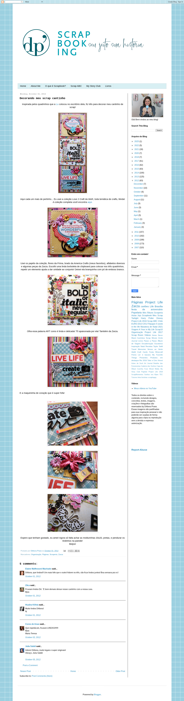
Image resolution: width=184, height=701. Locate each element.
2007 (136, 247)
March (137, 219)
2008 (136, 244)
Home (23, 86)
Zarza (60, 554)
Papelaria (136, 312)
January (137, 227)
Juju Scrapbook (144, 315)
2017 (136, 161)
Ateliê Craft (136, 352)
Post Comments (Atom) (42, 676)
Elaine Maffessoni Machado (38, 569)
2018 (136, 157)
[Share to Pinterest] (78, 551)
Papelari (144, 372)
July (136, 203)
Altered (160, 360)
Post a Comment (30, 665)
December (139, 184)
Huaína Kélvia (31, 605)
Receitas (149, 346)
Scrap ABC (76, 86)
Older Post (120, 671)
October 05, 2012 (33, 659)
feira (139, 377)
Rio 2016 (143, 360)
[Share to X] (74, 551)
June (136, 207)
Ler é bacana (144, 355)
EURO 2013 (136, 324)
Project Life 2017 (154, 332)
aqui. (90, 202)
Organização (36, 554)
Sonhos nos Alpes (151, 374)
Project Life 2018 (156, 372)
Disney (159, 318)
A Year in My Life (146, 329)
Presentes (144, 358)
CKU (145, 324)
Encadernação (147, 344)
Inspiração (135, 346)
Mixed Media (154, 369)
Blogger (97, 694)
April (136, 215)
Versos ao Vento (155, 349)
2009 (136, 240)
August (137, 200)
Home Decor (157, 335)
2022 (136, 145)
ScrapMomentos (137, 374)
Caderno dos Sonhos (148, 366)
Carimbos (141, 338)
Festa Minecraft (156, 352)
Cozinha (140, 369)
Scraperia (53, 554)
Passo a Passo (150, 341)
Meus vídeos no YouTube (145, 388)
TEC (161, 374)
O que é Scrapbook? (55, 86)
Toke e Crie (152, 360)
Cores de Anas (32, 624)
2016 (136, 165)
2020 (136, 153)
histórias (144, 377)
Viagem (134, 329)
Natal (143, 346)
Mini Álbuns (148, 313)
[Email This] (69, 551)
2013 (136, 177)
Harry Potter (147, 318)
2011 (136, 232)
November (139, 188)
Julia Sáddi (30, 646)
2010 (136, 236)
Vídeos (147, 335)
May (136, 211)
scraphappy (152, 377)
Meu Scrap (158, 315)
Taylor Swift (158, 346)
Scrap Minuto (151, 338)
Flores (133, 355)
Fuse (146, 369)
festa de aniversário (147, 309)
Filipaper (152, 324)
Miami (133, 338)
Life (152, 306)
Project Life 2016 (139, 321)
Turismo (134, 377)
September (139, 196)
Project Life (154, 302)
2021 (136, 149)
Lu (57, 104)
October (137, 192)
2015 (136, 169)
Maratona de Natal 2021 (152, 327)
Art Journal (148, 363)
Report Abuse (139, 449)
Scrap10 (159, 329)
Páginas (45, 554)
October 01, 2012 (33, 576)
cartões (145, 306)
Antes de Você (137, 363)
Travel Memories (138, 349)
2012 (136, 180)
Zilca (27, 585)
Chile (160, 321)
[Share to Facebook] (76, 551)
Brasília (159, 306)
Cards (145, 352)
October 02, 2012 (33, 637)
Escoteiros (158, 344)
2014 (136, 173)
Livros (108, 86)
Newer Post (25, 671)
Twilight (134, 318)
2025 (136, 141)
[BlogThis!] (71, 551)
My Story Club (93, 86)
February (138, 223)
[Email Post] (64, 551)
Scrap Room (137, 335)
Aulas (134, 315)
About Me (35, 86)
